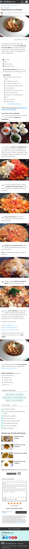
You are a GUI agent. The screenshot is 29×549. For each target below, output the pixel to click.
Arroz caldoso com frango (10, 327)
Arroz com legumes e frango (11, 330)
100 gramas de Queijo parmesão (14, 95)
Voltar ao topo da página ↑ (14, 529)
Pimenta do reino (10, 99)
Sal (7, 97)
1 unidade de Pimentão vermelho (14, 86)
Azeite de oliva (10, 102)
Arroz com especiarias (17, 400)
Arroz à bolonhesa (8, 325)
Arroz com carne (15, 5)
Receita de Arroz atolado (19, 437)
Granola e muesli (7, 398)
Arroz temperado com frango (10, 423)
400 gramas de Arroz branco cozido (12, 78)
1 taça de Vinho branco (12, 93)
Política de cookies (6, 547)
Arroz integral (19, 395)
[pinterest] (15, 537)
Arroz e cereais (8, 5)
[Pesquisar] (27, 2)
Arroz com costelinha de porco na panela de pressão (14, 413)
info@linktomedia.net (21, 523)
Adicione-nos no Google (22, 39)
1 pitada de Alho (10, 88)
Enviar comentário (21, 512)
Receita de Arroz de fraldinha (19, 462)
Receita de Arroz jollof (20, 453)
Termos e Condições (13, 545)
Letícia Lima (7, 13)
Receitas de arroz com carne (9, 368)
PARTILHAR (22, 2)
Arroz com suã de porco (9, 418)
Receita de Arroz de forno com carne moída (14, 109)
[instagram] (9, 537)
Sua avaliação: (14, 506)
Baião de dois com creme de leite (11, 421)
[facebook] (3, 537)
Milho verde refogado (8, 428)
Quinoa (8, 400)
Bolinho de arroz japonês (9, 416)
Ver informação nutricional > (14, 104)
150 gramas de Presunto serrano (14, 90)
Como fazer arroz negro (9, 409)
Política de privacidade (22, 545)
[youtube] (12, 537)
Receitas (2, 5)
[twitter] (6, 537)
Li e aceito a (7, 512)
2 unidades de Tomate (12, 81)
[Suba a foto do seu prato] (19, 473)
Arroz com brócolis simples (10, 426)
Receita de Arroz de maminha (19, 446)
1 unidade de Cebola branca (13, 84)
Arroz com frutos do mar (19, 398)
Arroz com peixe (10, 395)
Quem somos (20, 543)
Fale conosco (4, 545)
